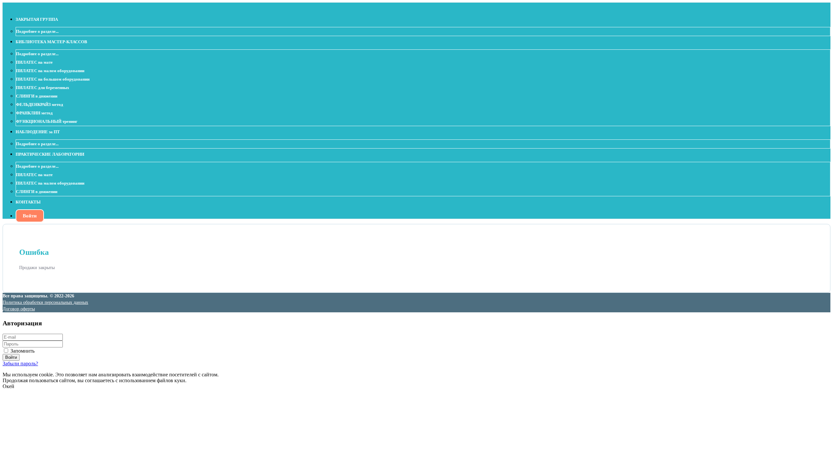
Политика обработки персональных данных (45, 302)
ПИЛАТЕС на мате (34, 62)
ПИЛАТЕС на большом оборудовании (52, 79)
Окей (8, 386)
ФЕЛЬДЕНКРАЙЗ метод (39, 104)
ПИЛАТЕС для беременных (42, 87)
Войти (30, 215)
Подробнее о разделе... (37, 31)
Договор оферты (19, 308)
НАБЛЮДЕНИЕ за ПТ (38, 131)
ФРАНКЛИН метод (34, 112)
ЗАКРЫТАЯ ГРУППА (37, 19)
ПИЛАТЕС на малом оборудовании (50, 70)
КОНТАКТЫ (28, 202)
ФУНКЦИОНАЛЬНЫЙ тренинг (46, 121)
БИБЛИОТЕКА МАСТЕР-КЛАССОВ (51, 41)
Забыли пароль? (20, 363)
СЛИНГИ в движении (36, 96)
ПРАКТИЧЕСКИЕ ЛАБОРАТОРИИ (50, 154)
